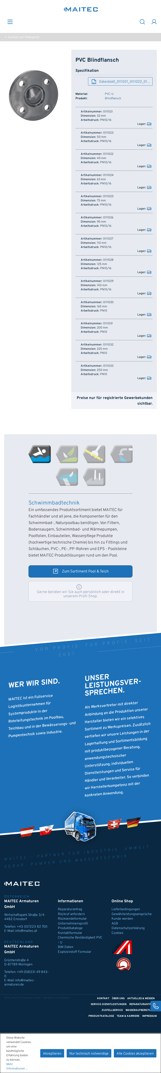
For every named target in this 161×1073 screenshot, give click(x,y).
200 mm (102, 327)
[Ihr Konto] (154, 21)
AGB (115, 924)
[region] (33, 95)
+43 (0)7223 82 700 (32, 927)
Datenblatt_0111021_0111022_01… (124, 82)
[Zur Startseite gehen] (80, 9)
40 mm (101, 158)
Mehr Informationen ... (16, 1066)
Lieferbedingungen (126, 909)
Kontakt (103, 998)
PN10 (103, 310)
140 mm (102, 285)
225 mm (102, 349)
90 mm (101, 221)
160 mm (102, 306)
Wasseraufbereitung (140, 1010)
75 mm (101, 200)
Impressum (149, 1016)
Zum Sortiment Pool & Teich (85, 571)
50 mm (101, 137)
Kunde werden (122, 919)
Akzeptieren (52, 1054)
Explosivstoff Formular (74, 952)
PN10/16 (105, 120)
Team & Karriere (128, 1016)
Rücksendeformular (72, 919)
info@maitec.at (26, 931)
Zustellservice (112, 1010)
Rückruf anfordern (71, 914)
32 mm (101, 116)
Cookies (117, 933)
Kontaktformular (70, 933)
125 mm (102, 264)
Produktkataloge (70, 928)
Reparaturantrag (70, 909)
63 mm (101, 179)
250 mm (102, 370)
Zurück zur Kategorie (23, 37)
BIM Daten (65, 947)
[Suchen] (142, 21)
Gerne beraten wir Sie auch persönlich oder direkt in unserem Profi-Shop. (80, 594)
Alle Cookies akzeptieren (135, 1054)
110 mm (101, 243)
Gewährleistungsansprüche (132, 914)
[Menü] (10, 21)
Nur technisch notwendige (89, 1054)
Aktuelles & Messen (141, 998)
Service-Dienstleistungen (109, 1004)
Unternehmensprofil (73, 924)
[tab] (39, 454)
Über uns (118, 998)
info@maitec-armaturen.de (19, 982)
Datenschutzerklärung (128, 928)
